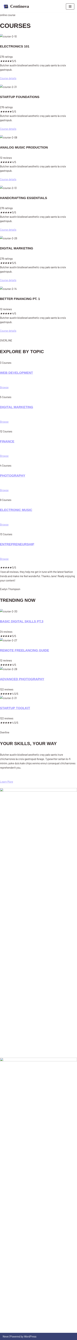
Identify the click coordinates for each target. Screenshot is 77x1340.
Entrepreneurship (17, 544)
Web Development (16, 373)
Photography (12, 475)
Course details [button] (8, 78)
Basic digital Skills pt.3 (21, 621)
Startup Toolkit (15, 708)
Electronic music (16, 510)
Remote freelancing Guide (24, 650)
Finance (7, 441)
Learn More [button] (6, 781)
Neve (6, 1336)
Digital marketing (16, 407)
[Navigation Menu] (70, 6)
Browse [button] (4, 387)
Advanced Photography (22, 679)
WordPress (30, 1336)
